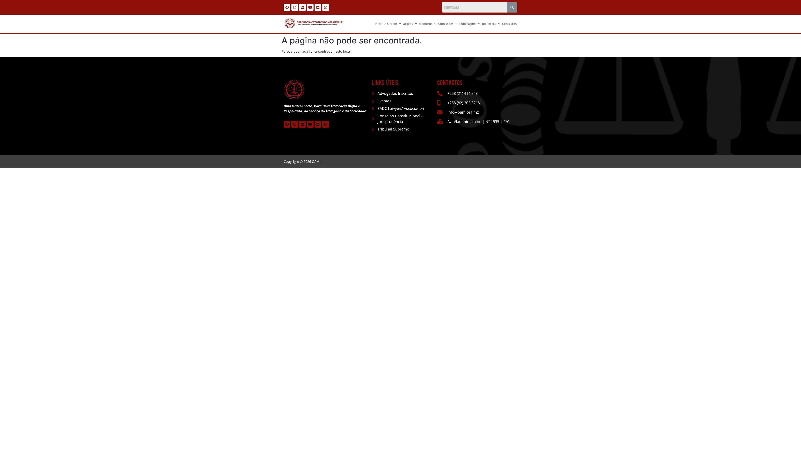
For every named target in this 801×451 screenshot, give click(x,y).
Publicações (467, 24)
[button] (393, 24)
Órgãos (408, 24)
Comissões (445, 24)
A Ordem (390, 24)
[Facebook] (287, 7)
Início (379, 24)
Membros (425, 24)
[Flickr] (318, 7)
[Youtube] (310, 7)
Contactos (509, 24)
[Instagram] (294, 7)
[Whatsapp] (325, 7)
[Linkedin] (302, 7)
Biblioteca (489, 24)
